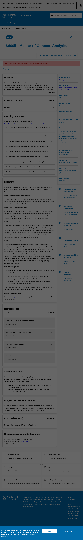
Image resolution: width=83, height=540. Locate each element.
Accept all (50, 531)
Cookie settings (67, 531)
